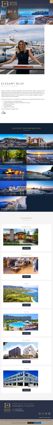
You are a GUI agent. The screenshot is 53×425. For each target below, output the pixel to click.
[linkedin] (40, 413)
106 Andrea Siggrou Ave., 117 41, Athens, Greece (23, 405)
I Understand (37, 422)
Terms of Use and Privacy (45, 417)
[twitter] (46, 413)
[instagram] (49, 413)
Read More (30, 422)
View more (26, 248)
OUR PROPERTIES (26, 21)
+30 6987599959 (18, 409)
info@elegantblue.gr (19, 410)
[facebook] (43, 413)
